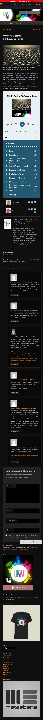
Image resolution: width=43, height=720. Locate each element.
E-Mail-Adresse (12, 520)
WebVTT (25, 245)
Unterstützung (28, 597)
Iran (4, 666)
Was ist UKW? (19, 23)
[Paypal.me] (34, 202)
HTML (20, 245)
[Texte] (34, 212)
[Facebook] (28, 209)
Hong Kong (6, 664)
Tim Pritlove (20, 260)
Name (10, 510)
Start (5, 23)
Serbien (5, 670)
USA (4, 674)
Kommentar (11, 485)
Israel (5, 668)
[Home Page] (34, 209)
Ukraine (30, 260)
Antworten (14, 295)
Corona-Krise (7, 662)
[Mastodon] (31, 202)
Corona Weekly (8, 660)
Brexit (5, 658)
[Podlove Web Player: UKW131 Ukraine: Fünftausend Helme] (21, 144)
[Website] (28, 202)
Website (9, 530)
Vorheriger (7, 29)
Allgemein (6, 656)
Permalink (23, 262)
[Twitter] (31, 209)
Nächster (36, 29)
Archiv (11, 23)
